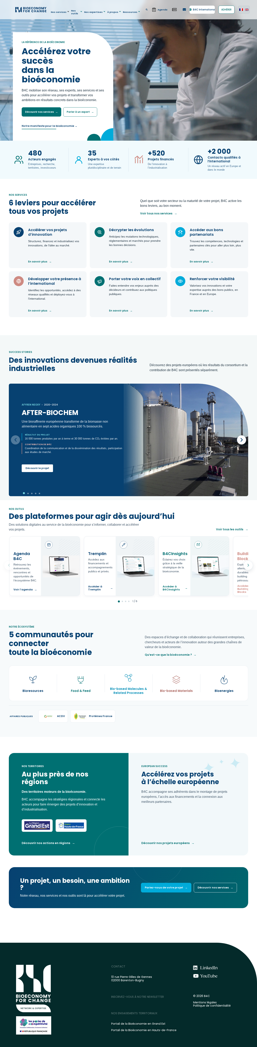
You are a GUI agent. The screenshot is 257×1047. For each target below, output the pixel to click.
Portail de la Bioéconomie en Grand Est (138, 1024)
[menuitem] (241, 9)
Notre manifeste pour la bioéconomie (49, 126)
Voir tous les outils (232, 529)
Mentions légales (205, 1002)
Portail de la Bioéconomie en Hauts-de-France (143, 1030)
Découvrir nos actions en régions (48, 843)
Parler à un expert (80, 112)
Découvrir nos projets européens (167, 843)
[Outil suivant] (248, 565)
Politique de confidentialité (212, 1006)
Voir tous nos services (158, 213)
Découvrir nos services (41, 112)
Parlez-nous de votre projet (166, 887)
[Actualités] (174, 10)
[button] (60, 12)
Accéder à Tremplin (100, 588)
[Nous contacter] (184, 10)
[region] (128, 440)
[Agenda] (160, 10)
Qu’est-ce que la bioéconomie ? (170, 654)
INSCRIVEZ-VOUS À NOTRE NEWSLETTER (137, 997)
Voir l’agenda (25, 589)
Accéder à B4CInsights (175, 588)
